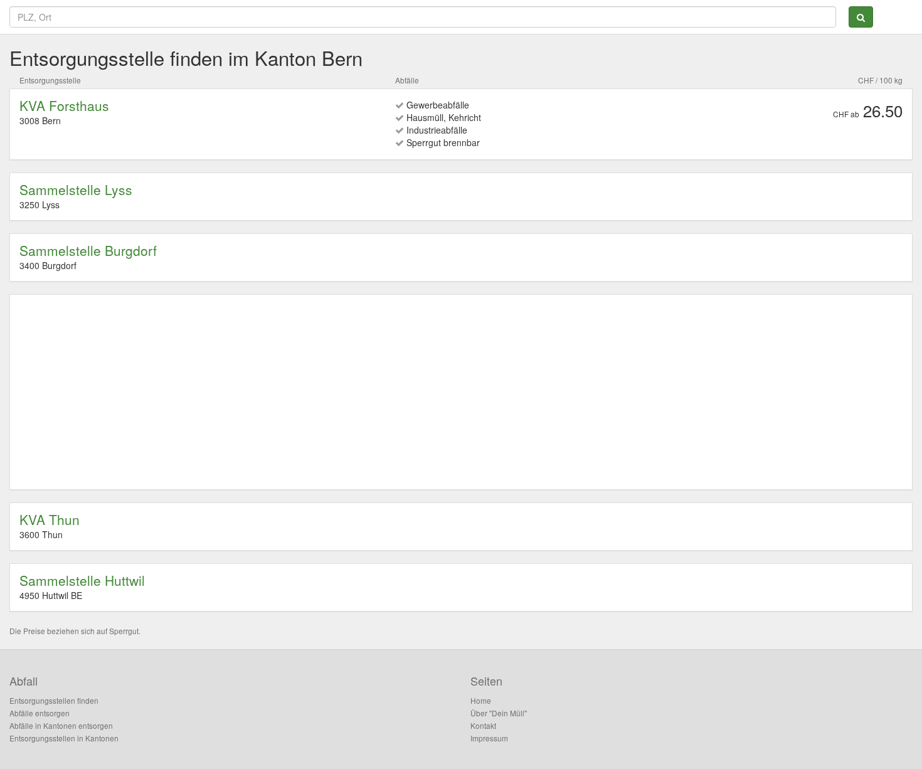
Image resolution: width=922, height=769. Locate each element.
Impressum (489, 738)
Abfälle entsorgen (39, 713)
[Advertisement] (395, 392)
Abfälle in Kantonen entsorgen (61, 725)
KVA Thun (49, 519)
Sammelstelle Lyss (75, 189)
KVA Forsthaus (64, 105)
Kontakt (483, 725)
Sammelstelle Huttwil (82, 580)
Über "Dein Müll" (498, 713)
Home (480, 700)
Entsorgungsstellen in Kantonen (64, 738)
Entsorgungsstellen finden (53, 700)
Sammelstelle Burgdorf (88, 250)
